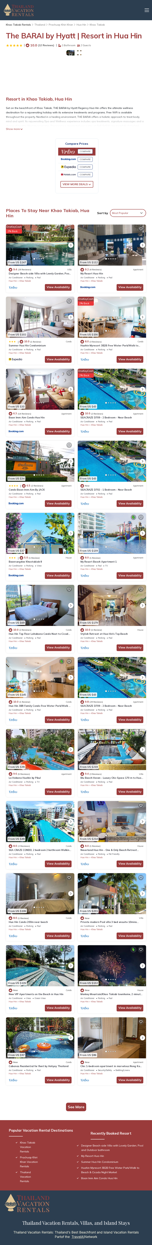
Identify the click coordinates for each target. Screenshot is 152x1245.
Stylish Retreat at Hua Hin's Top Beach (104, 633)
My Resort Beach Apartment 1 (98, 561)
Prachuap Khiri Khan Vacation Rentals (29, 1162)
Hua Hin (81, 24)
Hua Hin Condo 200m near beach (28, 921)
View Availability (58, 287)
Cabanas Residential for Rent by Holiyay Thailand (39, 1066)
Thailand (39, 24)
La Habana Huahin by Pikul (25, 777)
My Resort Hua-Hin (91, 273)
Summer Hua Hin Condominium (27, 345)
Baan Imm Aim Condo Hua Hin (26, 417)
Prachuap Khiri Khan (61, 24)
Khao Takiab (97, 24)
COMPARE (85, 151)
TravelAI (78, 1237)
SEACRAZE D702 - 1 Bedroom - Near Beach (106, 489)
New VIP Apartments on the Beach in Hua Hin (36, 994)
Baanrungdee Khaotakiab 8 (25, 561)
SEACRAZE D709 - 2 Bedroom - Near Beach (106, 417)
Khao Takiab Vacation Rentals (27, 1147)
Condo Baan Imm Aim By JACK (27, 489)
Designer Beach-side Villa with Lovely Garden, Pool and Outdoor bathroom (112, 1148)
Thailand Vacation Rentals (25, 1177)
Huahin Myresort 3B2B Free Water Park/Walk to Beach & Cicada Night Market (110, 1170)
